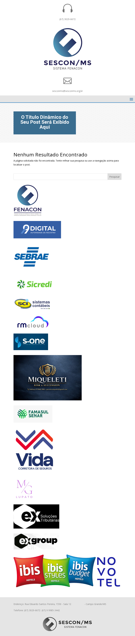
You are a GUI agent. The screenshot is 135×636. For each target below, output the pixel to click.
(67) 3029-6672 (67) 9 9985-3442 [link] (42, 610)
